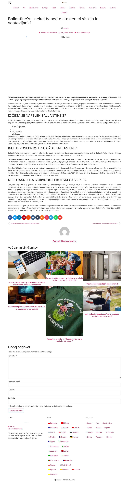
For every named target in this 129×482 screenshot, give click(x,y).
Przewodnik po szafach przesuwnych (102, 284)
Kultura (103, 8)
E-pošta (11, 390)
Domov (16, 8)
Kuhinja (45, 8)
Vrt (24, 8)
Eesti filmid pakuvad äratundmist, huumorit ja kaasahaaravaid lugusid (26, 308)
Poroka (82, 8)
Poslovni (113, 8)
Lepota (62, 8)
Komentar (12, 356)
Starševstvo (33, 8)
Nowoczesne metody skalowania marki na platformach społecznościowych (27, 283)
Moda (54, 8)
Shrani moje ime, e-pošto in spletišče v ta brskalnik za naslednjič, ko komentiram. (41, 406)
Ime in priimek (14, 381)
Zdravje (72, 8)
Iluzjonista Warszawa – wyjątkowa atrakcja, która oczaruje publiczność (64, 279)
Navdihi (64, 12)
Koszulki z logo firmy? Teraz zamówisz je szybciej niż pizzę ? (64, 340)
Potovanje (92, 8)
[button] (9, 2)
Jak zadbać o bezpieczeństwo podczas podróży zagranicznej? (102, 315)
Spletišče (11, 398)
